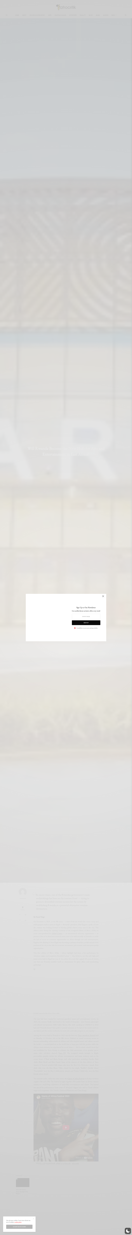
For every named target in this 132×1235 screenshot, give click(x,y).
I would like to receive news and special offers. (87, 628)
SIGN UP (86, 623)
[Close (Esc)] (103, 597)
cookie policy (18, 1222)
